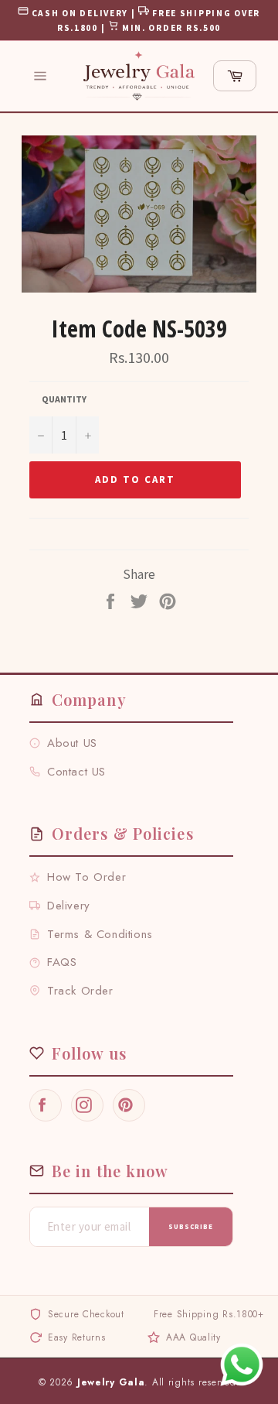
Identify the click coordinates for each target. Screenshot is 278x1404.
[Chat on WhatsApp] (241, 1364)
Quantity (64, 399)
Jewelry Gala (111, 1382)
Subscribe (190, 1226)
